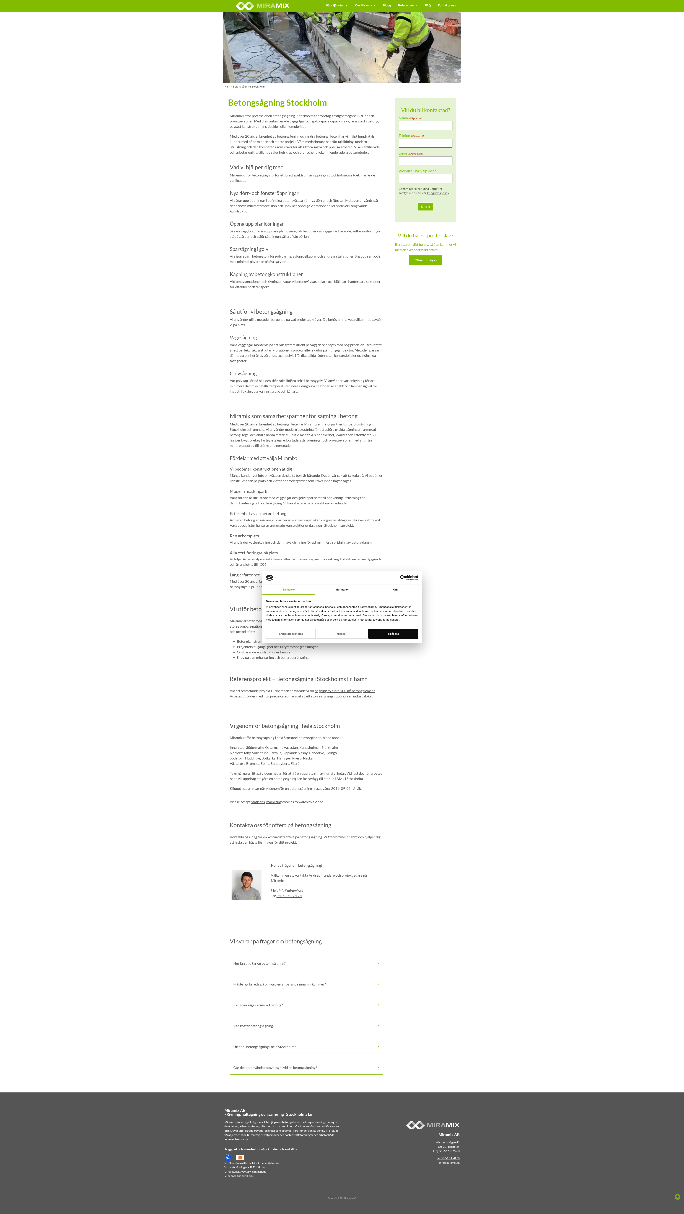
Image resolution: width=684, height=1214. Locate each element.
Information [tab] (342, 589)
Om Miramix (363, 5)
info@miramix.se (291, 890)
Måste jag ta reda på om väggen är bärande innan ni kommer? (279, 984)
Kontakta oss (447, 5)
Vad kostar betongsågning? (253, 1026)
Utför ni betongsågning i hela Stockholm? (264, 1046)
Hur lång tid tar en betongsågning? (259, 963)
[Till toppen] (677, 1197)
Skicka (425, 207)
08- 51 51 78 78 (289, 896)
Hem (227, 86)
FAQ (428, 5)
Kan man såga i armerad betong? (258, 1005)
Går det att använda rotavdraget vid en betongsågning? (275, 1067)
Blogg (387, 5)
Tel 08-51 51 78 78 (448, 1158)
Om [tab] (395, 589)
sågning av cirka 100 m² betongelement (345, 691)
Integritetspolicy (438, 193)
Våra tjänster (335, 5)
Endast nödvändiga (291, 633)
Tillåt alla (393, 633)
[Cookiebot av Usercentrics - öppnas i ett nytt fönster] (402, 578)
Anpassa (340, 633)
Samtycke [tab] (289, 589)
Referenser (406, 5)
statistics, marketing (266, 802)
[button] (306, 963)
